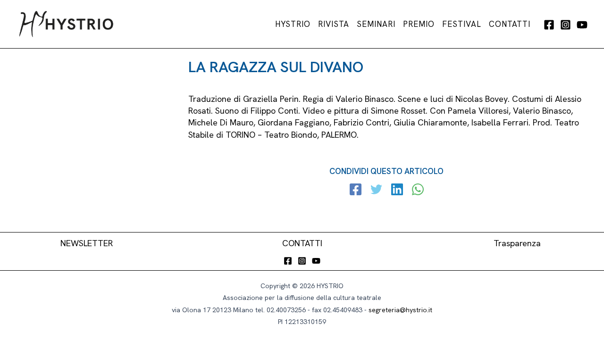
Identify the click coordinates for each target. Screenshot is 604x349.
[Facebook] (549, 24)
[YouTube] (582, 24)
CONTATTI (302, 243)
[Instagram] (565, 24)
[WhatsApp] (418, 190)
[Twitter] (376, 190)
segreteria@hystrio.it (400, 310)
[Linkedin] (397, 190)
